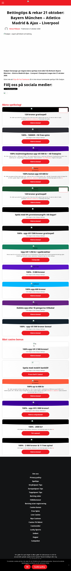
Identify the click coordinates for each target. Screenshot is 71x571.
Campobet (35, 541)
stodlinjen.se (29, 178)
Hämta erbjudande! (35, 415)
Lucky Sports (35, 530)
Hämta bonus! (35, 123)
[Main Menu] (3, 3)
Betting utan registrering (35, 503)
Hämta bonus (35, 202)
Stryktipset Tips (35, 485)
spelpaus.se (35, 178)
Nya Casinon (35, 518)
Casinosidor (35, 526)
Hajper (35, 537)
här (61, 178)
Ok (27, 567)
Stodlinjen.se (29, 119)
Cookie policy (39, 567)
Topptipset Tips (35, 492)
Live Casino (35, 515)
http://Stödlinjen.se (47, 157)
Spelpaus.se (35, 119)
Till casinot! (35, 433)
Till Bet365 (35, 260)
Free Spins (35, 511)
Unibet (35, 533)
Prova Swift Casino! (35, 374)
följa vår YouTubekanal (21, 79)
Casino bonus (35, 507)
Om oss (35, 474)
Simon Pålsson (14, 29)
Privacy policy (35, 477)
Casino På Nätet (35, 522)
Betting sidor (35, 496)
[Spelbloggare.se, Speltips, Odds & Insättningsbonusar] (35, 3)
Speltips (35, 481)
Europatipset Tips (35, 489)
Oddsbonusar (35, 500)
